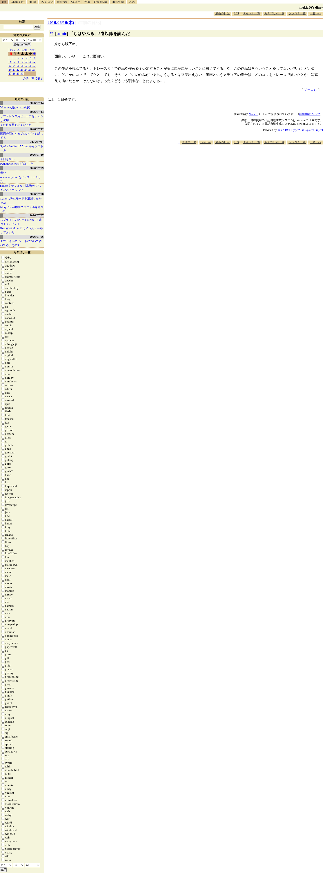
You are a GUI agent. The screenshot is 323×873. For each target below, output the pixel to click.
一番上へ (315, 142)
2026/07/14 (37, 103)
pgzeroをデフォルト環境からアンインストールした (21, 187)
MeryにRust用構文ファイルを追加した (22, 209)
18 (29, 65)
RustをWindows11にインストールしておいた (21, 230)
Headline (205, 142)
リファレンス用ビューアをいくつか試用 (21, 118)
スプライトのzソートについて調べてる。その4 (21, 221)
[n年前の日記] (88, 22)
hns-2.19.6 (284, 129)
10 (25, 61)
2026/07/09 (37, 168)
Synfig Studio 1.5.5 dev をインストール (21, 148)
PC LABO (47, 1)
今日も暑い (7, 159)
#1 (52, 33)
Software (62, 1)
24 (25, 69)
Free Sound (100, 1)
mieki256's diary (311, 7)
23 (22, 69)
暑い (3, 172)
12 (33, 61)
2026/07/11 (37, 142)
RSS (236, 13)
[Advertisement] (243, 158)
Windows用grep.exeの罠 (15, 107)
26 (33, 69)
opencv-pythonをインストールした (20, 179)
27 (10, 73)
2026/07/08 (37, 194)
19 (33, 65)
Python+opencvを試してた (16, 163)
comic (61, 33)
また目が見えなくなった (16, 124)
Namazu (253, 114)
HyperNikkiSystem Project (307, 129)
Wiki (87, 1)
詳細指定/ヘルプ (309, 114)
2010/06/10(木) (60, 22)
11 (29, 61)
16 (22, 65)
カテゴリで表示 (33, 78)
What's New (17, 1)
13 (10, 65)
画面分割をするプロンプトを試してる (21, 135)
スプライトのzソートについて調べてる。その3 (21, 243)
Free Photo (118, 1)
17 (25, 65)
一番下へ (315, 13)
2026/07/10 (37, 154)
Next (32, 49)
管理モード (189, 142)
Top (4, 1)
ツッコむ (310, 89)
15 (18, 65)
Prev (12, 49)
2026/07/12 (37, 129)
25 (29, 69)
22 (18, 69)
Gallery (75, 1)
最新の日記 (222, 13)
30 (22, 73)
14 (14, 65)
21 (14, 69)
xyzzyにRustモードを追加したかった (21, 200)
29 (18, 73)
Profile (32, 1)
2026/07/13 (37, 111)
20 (10, 69)
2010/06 (22, 49)
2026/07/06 (37, 236)
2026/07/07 (37, 215)
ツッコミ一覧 (297, 13)
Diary (132, 1)
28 (14, 73)
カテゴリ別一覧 (274, 13)
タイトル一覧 (251, 13)
